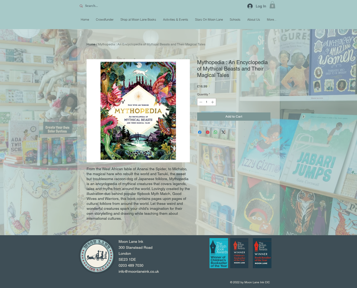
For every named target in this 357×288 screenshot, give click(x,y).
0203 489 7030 (131, 265)
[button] (272, 4)
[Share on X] (223, 132)
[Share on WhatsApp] (215, 132)
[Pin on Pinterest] (207, 132)
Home (91, 44)
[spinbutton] (206, 102)
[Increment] (212, 102)
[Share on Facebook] (199, 132)
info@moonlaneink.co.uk (139, 271)
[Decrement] (200, 102)
